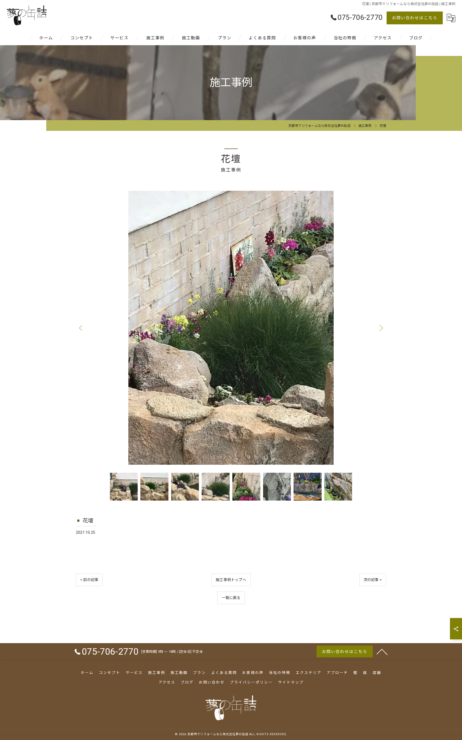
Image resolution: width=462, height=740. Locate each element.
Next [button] (380, 327)
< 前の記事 (89, 580)
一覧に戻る (231, 598)
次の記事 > (373, 580)
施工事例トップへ (231, 580)
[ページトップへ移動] (382, 651)
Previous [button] (81, 327)
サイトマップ (291, 682)
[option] (231, 328)
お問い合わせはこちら (414, 18)
